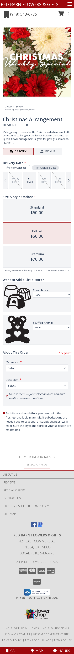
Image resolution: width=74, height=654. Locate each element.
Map (38, 650)
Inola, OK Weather (17, 634)
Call (13, 650)
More (7, 143)
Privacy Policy (12, 640)
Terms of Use (63, 640)
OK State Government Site (51, 634)
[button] (64, 15)
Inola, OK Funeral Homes (22, 628)
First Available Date (45, 167)
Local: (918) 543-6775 (37, 553)
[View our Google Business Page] (40, 526)
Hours (63, 650)
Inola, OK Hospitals (55, 628)
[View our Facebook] (34, 526)
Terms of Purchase (38, 640)
